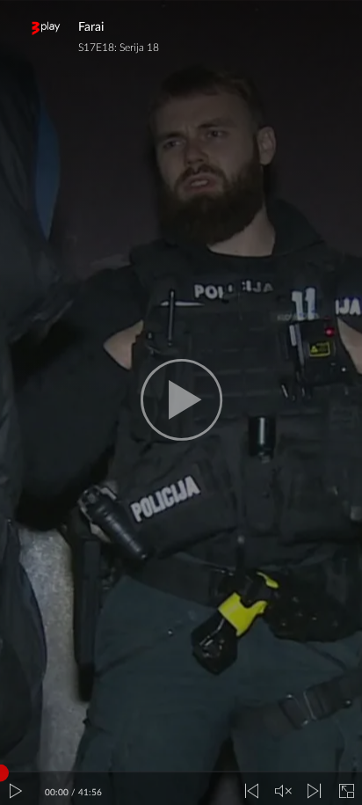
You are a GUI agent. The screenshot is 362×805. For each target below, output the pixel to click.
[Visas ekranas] (346, 791)
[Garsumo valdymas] (283, 791)
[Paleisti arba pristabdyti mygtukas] (15, 791)
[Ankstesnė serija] (251, 791)
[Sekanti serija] (314, 791)
